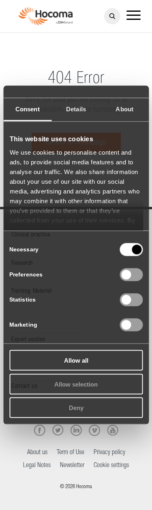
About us (37, 453)
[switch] (131, 274)
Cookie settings (111, 466)
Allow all (76, 360)
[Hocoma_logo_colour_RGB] (45, 16)
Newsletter (72, 466)
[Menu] (133, 16)
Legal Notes (37, 466)
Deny (76, 407)
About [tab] (124, 109)
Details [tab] (76, 109)
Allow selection (76, 383)
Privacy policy (109, 453)
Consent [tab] (27, 109)
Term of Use (70, 453)
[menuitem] (133, 16)
